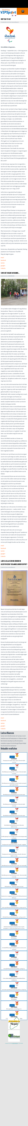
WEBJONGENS (15, 1043)
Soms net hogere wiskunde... (10, 273)
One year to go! (6, 19)
